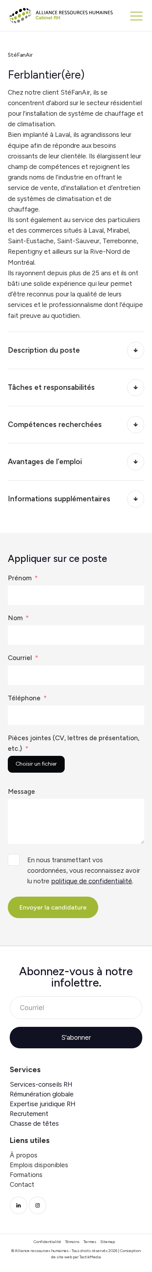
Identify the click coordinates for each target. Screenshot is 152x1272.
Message (21, 791)
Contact (22, 1184)
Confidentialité (47, 1242)
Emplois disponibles (39, 1165)
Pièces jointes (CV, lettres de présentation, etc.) (74, 743)
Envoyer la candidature (53, 907)
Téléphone (24, 698)
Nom (15, 618)
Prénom (20, 578)
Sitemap (107, 1242)
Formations (26, 1175)
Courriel (20, 658)
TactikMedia (90, 1256)
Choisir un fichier (36, 764)
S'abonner (76, 1037)
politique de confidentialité (91, 881)
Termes (89, 1242)
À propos (23, 1155)
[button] (136, 15)
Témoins (72, 1242)
